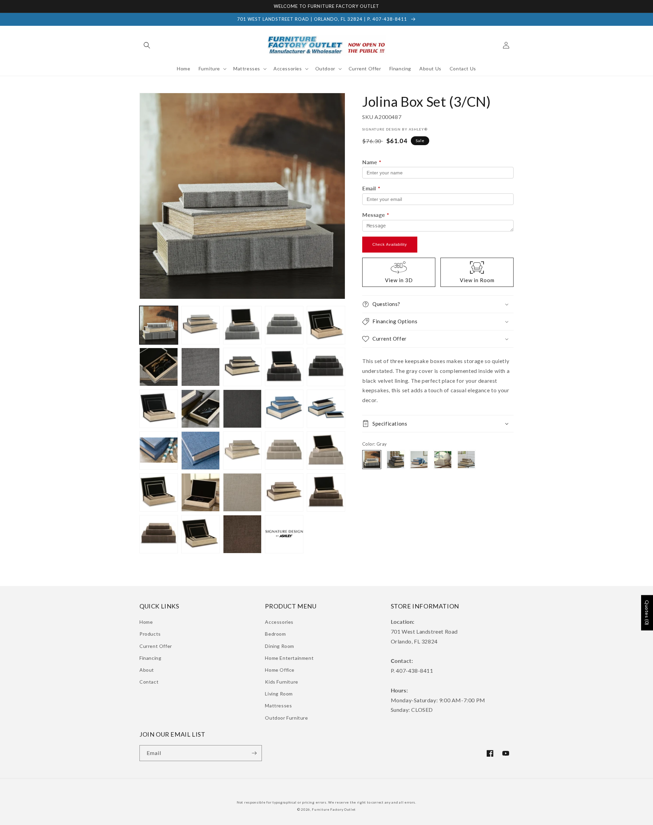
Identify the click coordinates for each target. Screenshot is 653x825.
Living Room (279, 694)
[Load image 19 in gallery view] (200, 450)
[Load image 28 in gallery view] (284, 492)
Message (375, 214)
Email (371, 188)
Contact (148, 682)
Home (146, 622)
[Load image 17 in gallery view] (326, 409)
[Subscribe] (254, 753)
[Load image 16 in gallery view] (284, 409)
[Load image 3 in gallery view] (242, 325)
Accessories (279, 622)
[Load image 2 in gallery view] (200, 325)
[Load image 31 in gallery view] (200, 534)
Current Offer (155, 646)
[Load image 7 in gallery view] (200, 367)
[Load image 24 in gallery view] (158, 492)
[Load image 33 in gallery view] (284, 534)
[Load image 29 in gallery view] (326, 492)
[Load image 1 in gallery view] (158, 325)
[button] (146, 45)
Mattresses (278, 705)
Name (372, 162)
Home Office (280, 670)
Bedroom (275, 634)
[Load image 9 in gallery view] (242, 367)
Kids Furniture (281, 682)
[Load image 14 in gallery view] (242, 409)
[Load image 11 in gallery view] (326, 367)
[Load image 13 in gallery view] (200, 409)
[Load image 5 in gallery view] (326, 325)
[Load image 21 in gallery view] (242, 450)
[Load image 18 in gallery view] (158, 450)
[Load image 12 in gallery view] (158, 409)
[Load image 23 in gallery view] (326, 450)
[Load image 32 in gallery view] (242, 534)
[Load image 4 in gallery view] (284, 325)
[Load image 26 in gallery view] (242, 492)
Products (150, 634)
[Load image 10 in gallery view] (284, 367)
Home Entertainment (289, 658)
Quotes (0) (647, 612)
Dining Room (279, 646)
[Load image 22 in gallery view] (284, 450)
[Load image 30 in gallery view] (158, 534)
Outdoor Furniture (286, 718)
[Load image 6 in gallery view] (158, 367)
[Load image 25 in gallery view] (200, 492)
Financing (150, 658)
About (146, 670)
